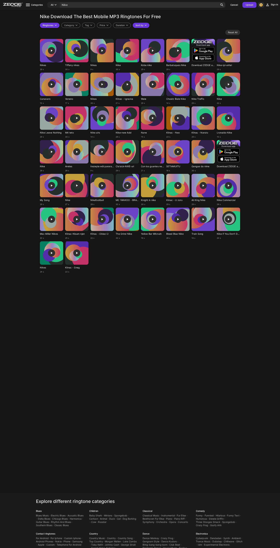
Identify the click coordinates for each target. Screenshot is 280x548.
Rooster (102, 522)
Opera (172, 522)
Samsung (77, 541)
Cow (93, 522)
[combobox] (88, 25)
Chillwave (229, 541)
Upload (249, 4)
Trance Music (203, 541)
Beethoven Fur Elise (153, 518)
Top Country (96, 541)
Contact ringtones (45, 533)
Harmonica (76, 518)
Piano (169, 518)
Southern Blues (44, 525)
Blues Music (42, 515)
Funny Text (233, 515)
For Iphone (56, 538)
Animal (103, 518)
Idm (200, 544)
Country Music (97, 538)
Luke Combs (130, 541)
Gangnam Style (151, 541)
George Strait (128, 544)
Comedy (200, 511)
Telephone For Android (69, 544)
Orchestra (161, 522)
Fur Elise (181, 515)
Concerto (183, 522)
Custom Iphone (72, 538)
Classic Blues (61, 525)
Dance (146, 533)
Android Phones (44, 541)
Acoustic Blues (76, 515)
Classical (147, 511)
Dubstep (217, 541)
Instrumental (168, 515)
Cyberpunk (202, 538)
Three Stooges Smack (208, 522)
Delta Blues (44, 518)
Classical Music (151, 515)
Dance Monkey (151, 538)
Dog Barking (129, 518)
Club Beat (174, 544)
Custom (50, 544)
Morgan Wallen (113, 541)
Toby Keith (97, 544)
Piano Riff (179, 518)
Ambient (236, 538)
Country (93, 533)
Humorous (201, 518)
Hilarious (220, 515)
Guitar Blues (42, 522)
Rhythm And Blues (61, 522)
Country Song (125, 538)
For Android (42, 538)
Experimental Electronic (217, 544)
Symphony (148, 522)
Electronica (202, 533)
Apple (41, 544)
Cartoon (93, 518)
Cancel (234, 4)
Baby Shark (95, 515)
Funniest (209, 515)
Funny (199, 515)
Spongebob (120, 515)
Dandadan (216, 538)
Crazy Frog (202, 525)
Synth (226, 538)
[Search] (221, 4)
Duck (112, 518)
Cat (119, 518)
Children (93, 511)
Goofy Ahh (216, 525)
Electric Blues (58, 515)
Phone (67, 541)
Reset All (232, 32)
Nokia (58, 541)
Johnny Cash (112, 544)
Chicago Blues (60, 518)
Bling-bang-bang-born (155, 544)
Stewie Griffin (216, 518)
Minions (108, 515)
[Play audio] (51, 50)
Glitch (239, 541)
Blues (39, 511)
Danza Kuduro (169, 541)
